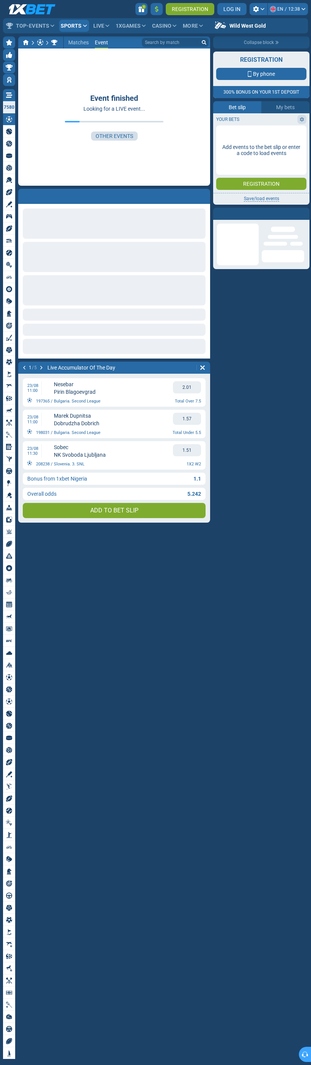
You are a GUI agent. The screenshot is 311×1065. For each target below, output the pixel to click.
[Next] (41, 368)
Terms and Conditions (265, 165)
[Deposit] (157, 9)
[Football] (40, 42)
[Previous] (24, 368)
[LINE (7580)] (25, 42)
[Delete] (202, 367)
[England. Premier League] (54, 42)
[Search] (204, 42)
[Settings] (258, 9)
